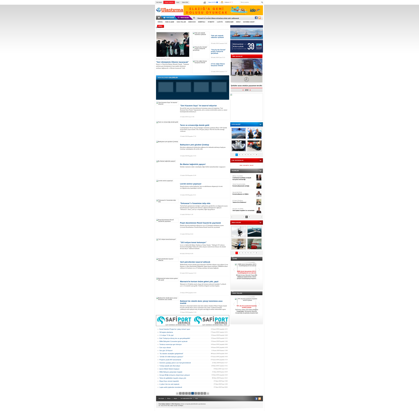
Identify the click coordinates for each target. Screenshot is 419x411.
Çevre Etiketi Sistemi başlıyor (169, 369)
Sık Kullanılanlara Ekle (186, 398)
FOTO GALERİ (236, 124)
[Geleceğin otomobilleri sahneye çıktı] (238, 145)
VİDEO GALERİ (236, 222)
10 (201, 393)
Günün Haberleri (169, 2)
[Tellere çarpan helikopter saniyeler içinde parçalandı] (238, 231)
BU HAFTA (246, 165)
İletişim (175, 398)
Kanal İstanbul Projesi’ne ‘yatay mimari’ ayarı (174, 329)
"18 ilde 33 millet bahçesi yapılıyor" (171, 356)
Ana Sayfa (159, 2)
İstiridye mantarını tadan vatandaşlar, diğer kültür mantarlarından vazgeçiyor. (203, 165)
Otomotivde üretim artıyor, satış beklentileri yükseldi (215, 18)
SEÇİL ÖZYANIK (237, 185)
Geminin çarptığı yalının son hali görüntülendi (175, 363)
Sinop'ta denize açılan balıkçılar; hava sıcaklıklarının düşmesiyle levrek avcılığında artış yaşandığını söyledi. (201, 186)
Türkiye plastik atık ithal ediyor (169, 366)
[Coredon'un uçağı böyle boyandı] (254, 244)
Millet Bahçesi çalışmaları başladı (170, 372)
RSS (196, 398)
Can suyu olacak (165, 347)
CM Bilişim (180, 405)
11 (204, 393)
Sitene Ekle (185, 2)
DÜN (241, 165)
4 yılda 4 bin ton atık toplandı (169, 384)
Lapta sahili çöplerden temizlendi (170, 387)
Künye (169, 398)
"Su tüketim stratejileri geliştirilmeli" (171, 353)
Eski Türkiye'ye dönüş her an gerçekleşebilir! (174, 338)
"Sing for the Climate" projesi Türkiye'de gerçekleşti (218, 51)
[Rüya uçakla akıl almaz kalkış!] (238, 244)
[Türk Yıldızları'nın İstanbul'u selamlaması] (238, 133)
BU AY (251, 165)
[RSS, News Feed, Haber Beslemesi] (259, 17)
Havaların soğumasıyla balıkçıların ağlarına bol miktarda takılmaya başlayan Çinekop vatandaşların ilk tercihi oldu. (203, 147)
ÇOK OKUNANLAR (237, 160)
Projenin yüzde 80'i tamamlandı (170, 360)
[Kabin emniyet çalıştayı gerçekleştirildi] (254, 133)
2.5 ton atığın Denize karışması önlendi (218, 64)
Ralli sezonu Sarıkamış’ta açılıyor (246, 86)
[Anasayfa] (159, 18)
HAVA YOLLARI (237, 293)
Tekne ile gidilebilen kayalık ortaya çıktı (172, 378)
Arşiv (177, 2)
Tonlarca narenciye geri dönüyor (170, 344)
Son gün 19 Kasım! (166, 350)
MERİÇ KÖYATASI (238, 201)
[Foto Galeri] (169, 18)
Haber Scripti (173, 405)
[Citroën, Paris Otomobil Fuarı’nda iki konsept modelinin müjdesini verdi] (254, 145)
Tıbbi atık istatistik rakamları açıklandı (217, 36)
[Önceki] (177, 393)
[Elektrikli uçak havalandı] (254, 231)
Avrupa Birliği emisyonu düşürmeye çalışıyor (174, 375)
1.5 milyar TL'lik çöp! (166, 335)
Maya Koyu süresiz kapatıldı (169, 381)
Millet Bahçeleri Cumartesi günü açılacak (173, 341)
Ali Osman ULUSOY (238, 177)
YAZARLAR (235, 171)
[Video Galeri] (183, 18)
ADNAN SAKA (239, 193)
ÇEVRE (234, 259)
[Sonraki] (208, 393)
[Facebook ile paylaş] (256, 17)
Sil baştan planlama (166, 332)
